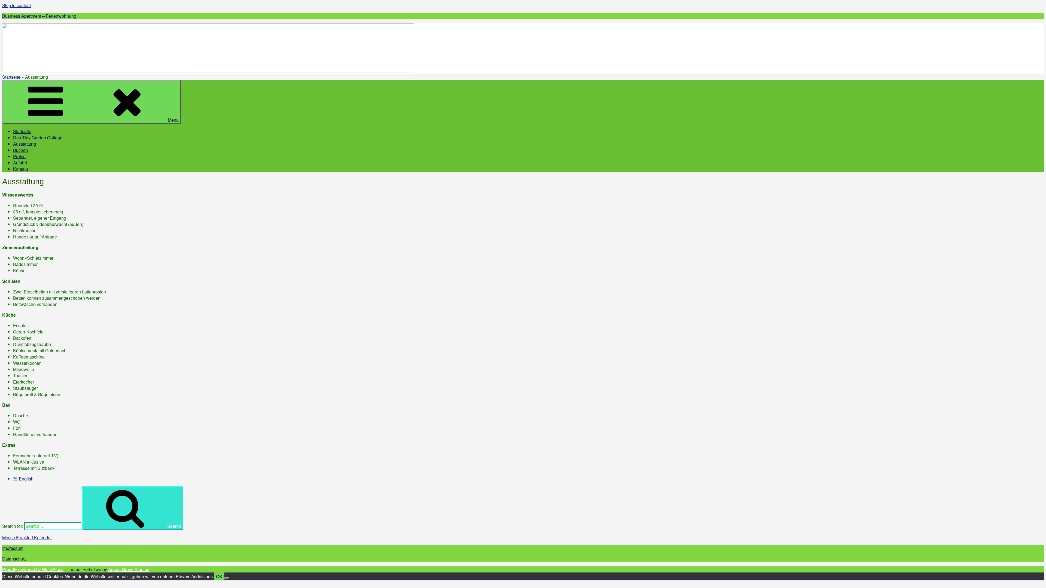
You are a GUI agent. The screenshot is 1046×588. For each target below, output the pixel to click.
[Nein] (226, 578)
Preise (19, 156)
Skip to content (16, 5)
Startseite (11, 77)
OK (219, 576)
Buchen (20, 150)
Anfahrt (20, 163)
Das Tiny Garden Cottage (37, 137)
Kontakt (20, 169)
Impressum (12, 548)
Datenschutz (14, 559)
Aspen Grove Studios (128, 569)
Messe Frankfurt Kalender (27, 537)
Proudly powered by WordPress (32, 569)
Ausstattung (24, 144)
